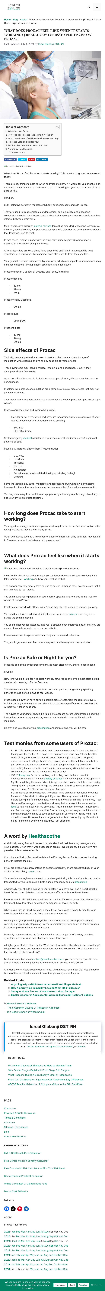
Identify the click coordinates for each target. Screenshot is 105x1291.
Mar (23, 1231)
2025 (7, 1236)
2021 (7, 1255)
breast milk (81, 882)
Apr (28, 1231)
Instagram (51, 1046)
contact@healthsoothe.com (47, 959)
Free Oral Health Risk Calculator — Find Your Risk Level (34, 1168)
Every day (24, 775)
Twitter (30, 1046)
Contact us (10, 1108)
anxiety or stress (53, 778)
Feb (18, 1231)
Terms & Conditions (15, 1117)
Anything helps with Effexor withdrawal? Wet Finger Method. (46, 984)
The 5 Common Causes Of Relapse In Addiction (33, 1007)
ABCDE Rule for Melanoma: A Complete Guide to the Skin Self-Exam (45, 1084)
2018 (7, 1269)
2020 (7, 1259)
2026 (7, 1231)
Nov (61, 1236)
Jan (13, 1231)
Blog (15, 19)
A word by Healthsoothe (20, 149)
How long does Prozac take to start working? (30, 135)
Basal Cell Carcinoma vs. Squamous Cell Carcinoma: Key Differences (45, 1079)
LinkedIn (81, 1046)
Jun (38, 1231)
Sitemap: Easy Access (16, 1127)
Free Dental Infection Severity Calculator (26, 1160)
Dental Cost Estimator (16, 1191)
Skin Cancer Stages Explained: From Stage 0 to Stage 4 (38, 1070)
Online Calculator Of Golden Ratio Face (25, 1183)
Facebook (39, 1046)
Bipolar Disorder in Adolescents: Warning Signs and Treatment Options (52, 995)
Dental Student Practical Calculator (23, 1176)
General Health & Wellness (21, 1003)
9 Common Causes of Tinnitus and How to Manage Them (40, 1065)
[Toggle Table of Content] (56, 127)
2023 (7, 1245)
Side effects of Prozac (18, 131)
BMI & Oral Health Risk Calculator (22, 1153)
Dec (66, 1236)
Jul (41, 1231)
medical (27, 438)
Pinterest (68, 1046)
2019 (7, 1264)
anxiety (73, 614)
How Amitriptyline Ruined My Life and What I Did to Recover (45, 988)
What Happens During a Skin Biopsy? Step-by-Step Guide (40, 1075)
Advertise (9, 1122)
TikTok (60, 1046)
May (32, 1231)
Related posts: (18, 152)
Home (7, 19)
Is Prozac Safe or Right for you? (23, 142)
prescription (43, 728)
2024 (7, 1241)
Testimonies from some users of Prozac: (28, 145)
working (28, 579)
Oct (56, 1236)
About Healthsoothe (15, 1136)
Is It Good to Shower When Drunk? (26, 1012)
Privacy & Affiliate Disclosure (19, 1113)
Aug (46, 1231)
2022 (7, 1250)
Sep (51, 1236)
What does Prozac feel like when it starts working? (33, 138)
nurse (31, 871)
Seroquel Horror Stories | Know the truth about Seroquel (43, 991)
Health (23, 19)
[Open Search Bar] (89, 7)
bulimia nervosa (42, 226)
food (13, 806)
